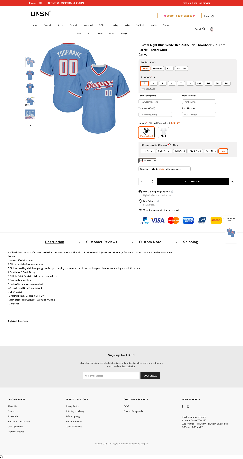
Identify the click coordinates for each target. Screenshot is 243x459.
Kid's (169, 68)
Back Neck (211, 151)
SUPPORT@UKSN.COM (72, 3)
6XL (218, 83)
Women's (157, 68)
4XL (199, 83)
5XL (208, 83)
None (223, 151)
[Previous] (30, 52)
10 (144, 210)
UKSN (106, 443)
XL (172, 83)
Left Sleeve (147, 151)
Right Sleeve (164, 151)
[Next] (30, 125)
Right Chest (195, 151)
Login (207, 16)
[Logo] (40, 13)
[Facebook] (184, 406)
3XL (190, 83)
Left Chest (180, 151)
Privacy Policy (128, 366)
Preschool (181, 68)
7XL (227, 83)
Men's (145, 68)
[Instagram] (189, 406)
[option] (85, 88)
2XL (181, 83)
